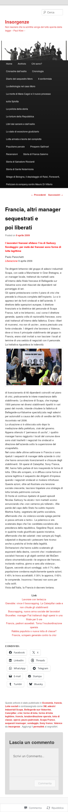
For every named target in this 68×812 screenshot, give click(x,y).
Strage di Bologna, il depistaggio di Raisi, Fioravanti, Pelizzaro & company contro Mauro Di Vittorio (33, 180)
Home (9, 63)
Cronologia (38, 71)
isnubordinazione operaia (37, 716)
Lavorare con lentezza (34, 599)
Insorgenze (17, 21)
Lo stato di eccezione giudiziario (22, 131)
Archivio (22, 63)
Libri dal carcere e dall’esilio (20, 123)
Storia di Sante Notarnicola (20, 169)
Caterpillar (10, 713)
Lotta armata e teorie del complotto (24, 139)
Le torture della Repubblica (20, 116)
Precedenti (38, 194)
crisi (20, 713)
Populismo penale (15, 146)
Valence (58, 723)
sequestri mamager (15, 723)
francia (58, 702)
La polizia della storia (17, 108)
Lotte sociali (11, 706)
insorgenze (14, 726)
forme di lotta (30, 713)
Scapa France (47, 719)
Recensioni (12, 154)
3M (44, 706)
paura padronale (30, 719)
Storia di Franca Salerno (35, 154)
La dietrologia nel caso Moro (20, 86)
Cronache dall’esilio (16, 71)
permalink (38, 726)
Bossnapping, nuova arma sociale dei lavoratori (34, 611)
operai (16, 719)
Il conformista (45, 78)
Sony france (46, 723)
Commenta (45, 783)
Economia (47, 702)
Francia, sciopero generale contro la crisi (34, 635)
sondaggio (33, 723)
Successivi (55, 194)
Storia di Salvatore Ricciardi (20, 161)
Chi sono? (37, 63)
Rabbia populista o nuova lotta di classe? (34, 631)
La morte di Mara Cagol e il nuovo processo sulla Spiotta (28, 97)
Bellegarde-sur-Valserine (37, 709)
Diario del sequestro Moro (19, 78)
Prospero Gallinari (39, 146)
